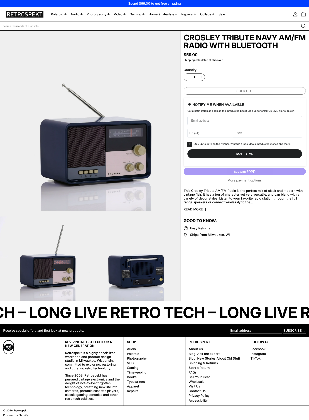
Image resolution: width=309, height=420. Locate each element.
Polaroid (133, 354)
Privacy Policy (199, 395)
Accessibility (198, 400)
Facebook (258, 349)
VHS (130, 363)
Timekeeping (136, 372)
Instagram (258, 354)
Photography (137, 358)
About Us (196, 349)
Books (132, 377)
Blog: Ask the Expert (204, 354)
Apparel (133, 386)
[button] (303, 14)
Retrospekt (21, 410)
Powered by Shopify (15, 415)
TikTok (256, 358)
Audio (131, 349)
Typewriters (136, 382)
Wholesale (196, 382)
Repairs (132, 391)
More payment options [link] (244, 180)
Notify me (244, 153)
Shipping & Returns (203, 363)
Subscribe (292, 330)
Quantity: (190, 70)
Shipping (189, 59)
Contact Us (197, 391)
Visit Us (194, 386)
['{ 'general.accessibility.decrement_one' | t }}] (186, 77)
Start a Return (199, 368)
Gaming (133, 368)
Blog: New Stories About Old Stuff (214, 358)
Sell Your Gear (199, 377)
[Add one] (202, 77)
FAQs (193, 372)
